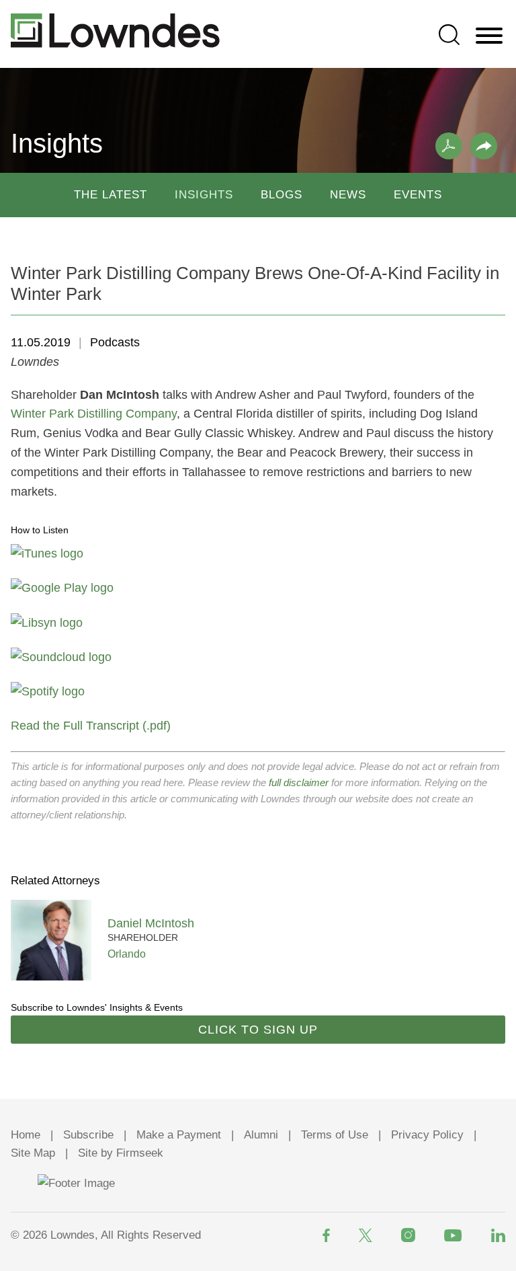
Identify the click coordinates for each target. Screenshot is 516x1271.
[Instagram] (408, 1235)
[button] (483, 145)
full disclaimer (299, 782)
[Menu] (489, 36)
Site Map (33, 1153)
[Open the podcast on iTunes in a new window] (47, 553)
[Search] (449, 34)
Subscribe (88, 1134)
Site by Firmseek (120, 1153)
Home (25, 1134)
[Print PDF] (448, 145)
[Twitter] (365, 1235)
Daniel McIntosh (151, 923)
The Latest (110, 194)
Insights (204, 194)
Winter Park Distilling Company (94, 413)
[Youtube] (453, 1235)
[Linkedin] (498, 1235)
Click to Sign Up (258, 1029)
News (348, 194)
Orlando (127, 954)
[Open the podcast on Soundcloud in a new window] (61, 657)
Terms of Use (334, 1134)
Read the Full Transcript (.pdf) (91, 725)
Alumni (261, 1134)
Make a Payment (178, 1134)
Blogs (281, 194)
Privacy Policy (427, 1134)
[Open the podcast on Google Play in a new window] (62, 587)
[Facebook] (326, 1235)
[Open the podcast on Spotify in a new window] (48, 691)
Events (418, 194)
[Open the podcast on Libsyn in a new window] (47, 622)
